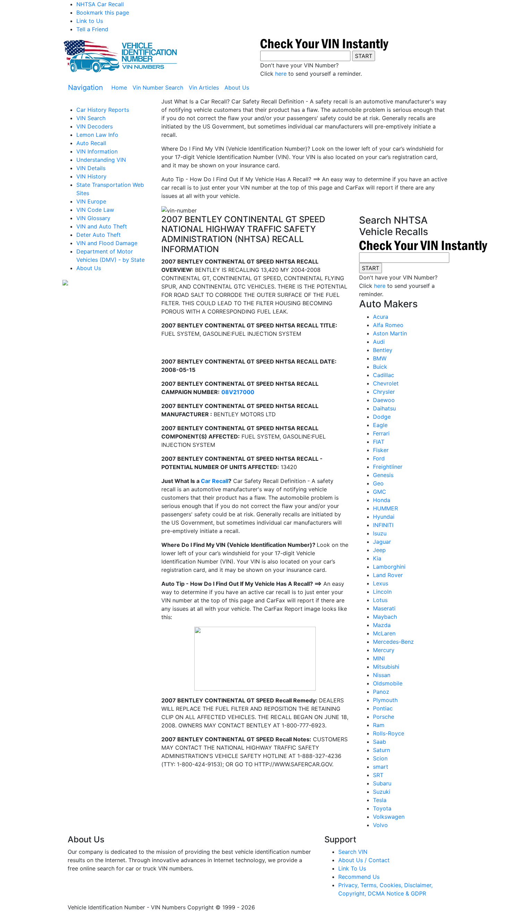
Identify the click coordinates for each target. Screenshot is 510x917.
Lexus (380, 583)
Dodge (382, 416)
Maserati (384, 608)
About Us (236, 87)
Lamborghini (389, 566)
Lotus (380, 600)
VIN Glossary (93, 218)
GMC (379, 491)
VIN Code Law (95, 209)
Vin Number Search (158, 87)
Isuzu (379, 533)
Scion (380, 758)
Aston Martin (390, 333)
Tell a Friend (92, 29)
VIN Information (97, 151)
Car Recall (214, 480)
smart (380, 766)
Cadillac (383, 375)
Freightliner (387, 466)
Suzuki (381, 791)
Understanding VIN (101, 159)
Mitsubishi (386, 666)
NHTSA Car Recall (100, 4)
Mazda (382, 625)
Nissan (381, 675)
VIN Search (90, 118)
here (281, 73)
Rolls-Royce (388, 733)
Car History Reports (102, 109)
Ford (379, 458)
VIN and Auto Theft (101, 226)
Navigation (85, 87)
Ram (378, 725)
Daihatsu (384, 408)
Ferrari (381, 433)
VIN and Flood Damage (106, 243)
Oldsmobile (387, 683)
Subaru (382, 783)
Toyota (382, 808)
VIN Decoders (94, 126)
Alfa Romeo (388, 325)
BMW (379, 358)
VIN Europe (91, 201)
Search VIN (352, 851)
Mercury (383, 650)
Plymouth (385, 700)
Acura (380, 316)
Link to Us (89, 20)
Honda (381, 500)
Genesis (383, 475)
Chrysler (384, 391)
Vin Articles (204, 87)
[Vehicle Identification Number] (119, 55)
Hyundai (383, 516)
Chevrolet (386, 383)
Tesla (379, 800)
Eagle (380, 425)
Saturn (381, 750)
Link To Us (352, 868)
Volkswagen (389, 816)
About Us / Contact (364, 860)
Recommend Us (359, 876)
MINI (379, 658)
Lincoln (382, 591)
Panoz (381, 691)
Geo (378, 483)
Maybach (385, 616)
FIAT (378, 441)
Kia (377, 558)
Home (120, 87)
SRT (378, 775)
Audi (379, 341)
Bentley (382, 350)
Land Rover (388, 575)
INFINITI (383, 525)
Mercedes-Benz (393, 641)
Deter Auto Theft (98, 234)
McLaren (384, 633)
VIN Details (90, 168)
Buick (380, 366)
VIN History (91, 176)
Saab (379, 741)
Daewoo (384, 400)
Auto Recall (91, 143)
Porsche (383, 716)
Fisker (381, 450)
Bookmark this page (102, 12)
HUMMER (385, 508)
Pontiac (383, 708)
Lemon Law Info (97, 134)
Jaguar (382, 541)
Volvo (380, 825)
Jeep (379, 550)
